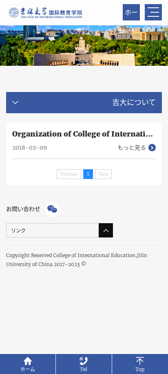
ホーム (131, 14)
